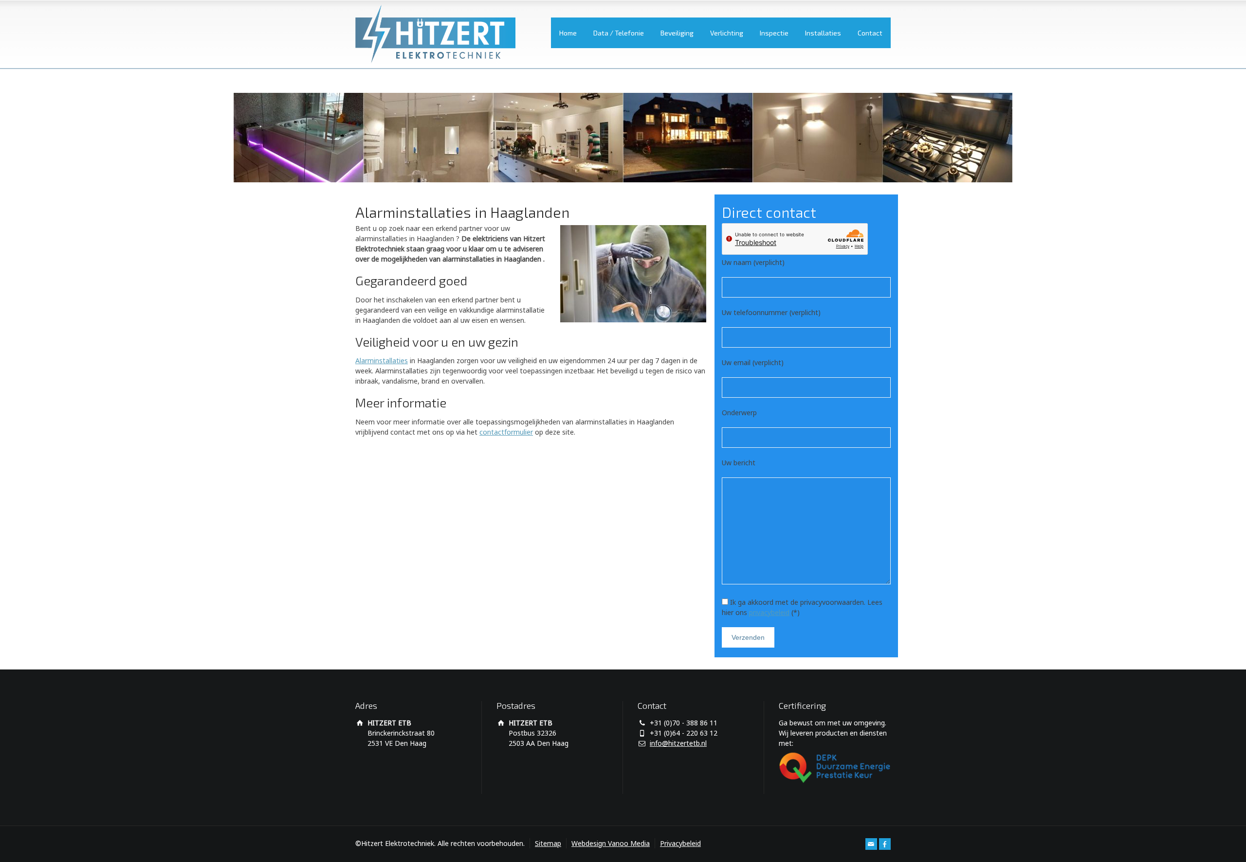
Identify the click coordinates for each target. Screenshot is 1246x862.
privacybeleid (769, 612)
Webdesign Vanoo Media (610, 843)
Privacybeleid (680, 843)
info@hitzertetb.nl (678, 743)
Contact (870, 33)
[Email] (871, 844)
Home (568, 33)
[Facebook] (885, 844)
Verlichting (726, 33)
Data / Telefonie (618, 33)
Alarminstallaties (381, 360)
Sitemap (548, 843)
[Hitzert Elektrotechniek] (435, 34)
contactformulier (506, 432)
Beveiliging (677, 33)
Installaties (823, 33)
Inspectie (774, 33)
